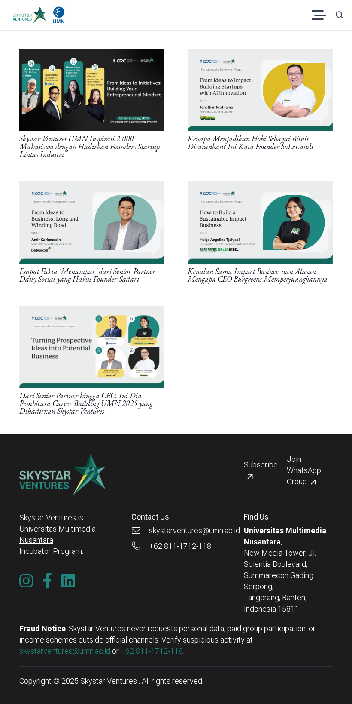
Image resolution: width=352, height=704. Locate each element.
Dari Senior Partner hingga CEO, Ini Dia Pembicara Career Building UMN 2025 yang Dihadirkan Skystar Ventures (86, 403)
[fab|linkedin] (68, 581)
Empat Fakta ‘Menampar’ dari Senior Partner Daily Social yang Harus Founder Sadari (87, 275)
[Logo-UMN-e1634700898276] (59, 15)
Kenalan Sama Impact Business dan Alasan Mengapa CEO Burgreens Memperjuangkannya (258, 275)
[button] (319, 15)
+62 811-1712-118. (152, 650)
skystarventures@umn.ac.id (64, 650)
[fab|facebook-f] (47, 581)
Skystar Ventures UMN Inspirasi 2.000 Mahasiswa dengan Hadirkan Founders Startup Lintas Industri (89, 146)
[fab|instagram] (26, 581)
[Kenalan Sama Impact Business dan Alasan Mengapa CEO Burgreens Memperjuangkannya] (260, 186)
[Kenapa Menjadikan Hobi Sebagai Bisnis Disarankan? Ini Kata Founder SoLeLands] (260, 54)
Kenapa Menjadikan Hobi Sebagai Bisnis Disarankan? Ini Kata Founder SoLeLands (250, 142)
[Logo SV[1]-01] (29, 15)
